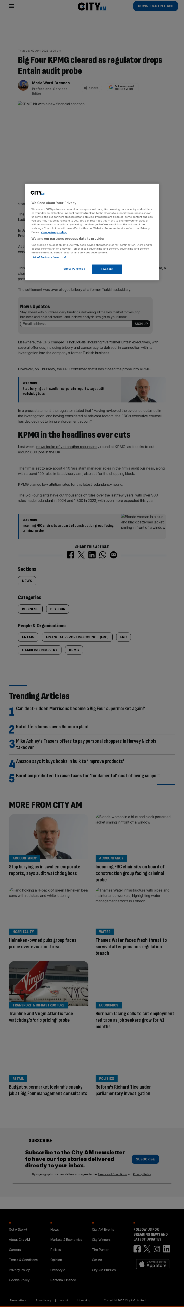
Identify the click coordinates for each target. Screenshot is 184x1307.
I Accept (107, 269)
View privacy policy (54, 232)
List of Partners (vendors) (48, 257)
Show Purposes (74, 268)
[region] (92, 232)
